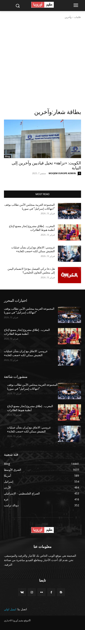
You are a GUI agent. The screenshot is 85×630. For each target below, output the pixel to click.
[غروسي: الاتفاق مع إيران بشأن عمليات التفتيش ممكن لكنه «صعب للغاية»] (69, 254)
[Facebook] (51, 592)
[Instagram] (32, 592)
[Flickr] (41, 592)
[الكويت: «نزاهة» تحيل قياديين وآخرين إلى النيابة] (42, 139)
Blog (7, 156)
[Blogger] (61, 592)
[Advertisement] (42, 63)
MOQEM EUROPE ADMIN (62, 173)
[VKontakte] (22, 592)
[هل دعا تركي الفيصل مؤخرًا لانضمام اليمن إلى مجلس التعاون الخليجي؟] (69, 275)
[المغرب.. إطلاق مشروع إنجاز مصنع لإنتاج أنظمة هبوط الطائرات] (69, 232)
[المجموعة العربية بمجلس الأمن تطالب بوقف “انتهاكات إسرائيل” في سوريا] (69, 211)
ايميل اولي (10, 609)
